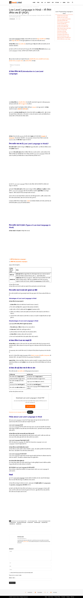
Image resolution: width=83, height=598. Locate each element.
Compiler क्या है (19, 60)
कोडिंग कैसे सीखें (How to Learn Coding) (63, 39)
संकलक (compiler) (35, 355)
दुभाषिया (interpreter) (45, 355)
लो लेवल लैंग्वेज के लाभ (12, 523)
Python (57, 2)
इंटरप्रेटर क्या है (12, 60)
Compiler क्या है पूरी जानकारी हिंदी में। (63, 25)
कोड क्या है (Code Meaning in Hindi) (63, 36)
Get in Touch (50, 596)
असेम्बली (19, 109)
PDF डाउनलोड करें (30, 406)
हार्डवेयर (17, 40)
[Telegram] (21, 529)
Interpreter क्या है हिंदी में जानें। (62, 23)
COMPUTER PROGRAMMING (16, 6)
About (46, 596)
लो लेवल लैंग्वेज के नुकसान (37, 522)
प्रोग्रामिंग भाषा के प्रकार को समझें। (62, 17)
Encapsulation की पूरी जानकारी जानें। (63, 34)
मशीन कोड (25, 109)
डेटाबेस (28, 201)
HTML (38, 2)
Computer (63, 596)
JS (45, 2)
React (48, 2)
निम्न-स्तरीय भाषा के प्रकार (13, 522)
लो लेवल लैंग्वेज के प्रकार (44, 522)
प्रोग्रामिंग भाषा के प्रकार (44, 59)
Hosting (68, 596)
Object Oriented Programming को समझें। (64, 28)
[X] (13, 529)
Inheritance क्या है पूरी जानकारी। (62, 29)
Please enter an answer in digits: (15, 575)
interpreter (12, 138)
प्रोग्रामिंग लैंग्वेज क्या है (33, 59)
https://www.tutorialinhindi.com (21, 538)
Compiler (43, 136)
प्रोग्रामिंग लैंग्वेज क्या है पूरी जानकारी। (62, 15)
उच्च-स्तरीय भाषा (22, 44)
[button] (72, 2)
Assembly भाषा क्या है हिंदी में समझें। (62, 26)
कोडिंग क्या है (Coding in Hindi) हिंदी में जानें (63, 37)
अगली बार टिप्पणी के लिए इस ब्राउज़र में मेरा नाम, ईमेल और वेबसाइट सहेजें (21, 572)
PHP (53, 2)
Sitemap (72, 596)
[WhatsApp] (18, 529)
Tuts (68, 2)
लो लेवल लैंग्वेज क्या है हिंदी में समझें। (62, 20)
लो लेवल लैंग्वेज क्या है (18, 523)
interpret (34, 107)
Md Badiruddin (12, 18)
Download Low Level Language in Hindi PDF (17, 412)
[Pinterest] (16, 529)
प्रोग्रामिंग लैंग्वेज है (22, 102)
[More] (24, 529)
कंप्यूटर (13, 40)
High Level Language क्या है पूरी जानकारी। (64, 19)
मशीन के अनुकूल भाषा (23, 104)
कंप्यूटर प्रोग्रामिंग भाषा (41, 39)
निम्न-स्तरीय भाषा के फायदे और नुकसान (21, 522)
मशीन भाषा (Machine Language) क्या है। (63, 22)
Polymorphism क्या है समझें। (61, 31)
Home (34, 2)
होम (9, 6)
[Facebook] (10, 529)
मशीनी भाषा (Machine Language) (18, 259)
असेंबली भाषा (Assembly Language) (18, 261)
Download (30, 412)
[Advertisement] (30, 29)
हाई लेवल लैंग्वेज (28, 60)
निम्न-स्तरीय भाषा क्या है (30, 522)
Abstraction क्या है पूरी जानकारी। (62, 32)
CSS (42, 2)
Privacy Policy (57, 596)
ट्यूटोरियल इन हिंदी (25, 541)
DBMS (64, 2)
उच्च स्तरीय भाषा (21, 371)
